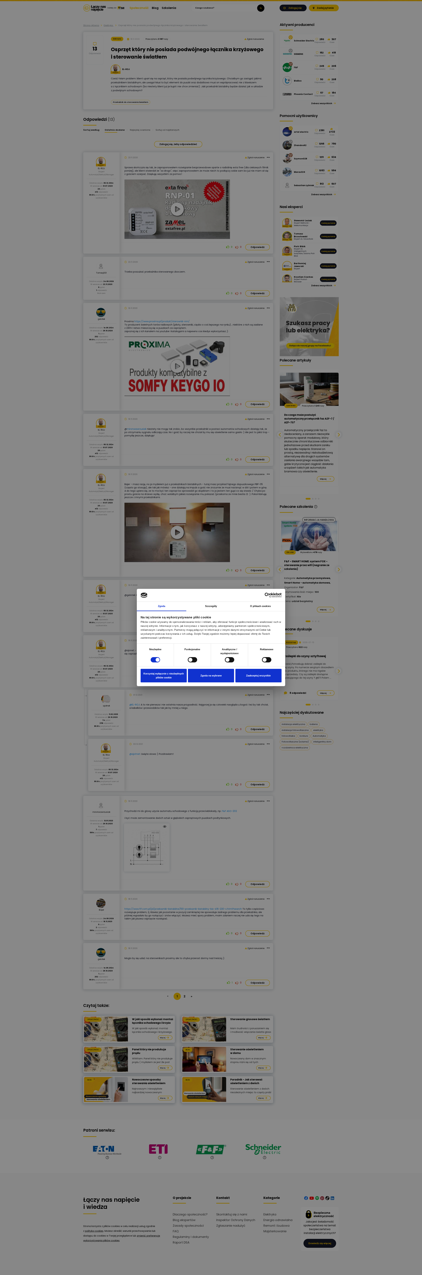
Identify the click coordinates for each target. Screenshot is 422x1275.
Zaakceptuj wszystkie (258, 675)
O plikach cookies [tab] (260, 606)
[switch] (192, 659)
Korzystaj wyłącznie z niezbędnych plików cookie (163, 675)
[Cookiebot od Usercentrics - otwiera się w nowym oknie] (267, 595)
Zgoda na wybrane (211, 675)
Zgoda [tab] (161, 606)
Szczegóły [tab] (211, 606)
